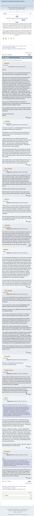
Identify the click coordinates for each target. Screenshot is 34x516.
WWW (9, 123)
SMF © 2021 (16, 510)
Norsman (7, 451)
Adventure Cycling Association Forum (13, 1)
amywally (13, 47)
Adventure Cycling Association (22, 509)
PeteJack (7, 356)
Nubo (6, 398)
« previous (27, 52)
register (24, 7)
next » (30, 52)
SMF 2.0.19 (11, 510)
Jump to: (30, 492)
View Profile (5, 65)
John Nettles (8, 168)
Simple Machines (23, 510)
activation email (21, 9)
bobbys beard (9, 370)
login (20, 7)
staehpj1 (7, 121)
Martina (7, 63)
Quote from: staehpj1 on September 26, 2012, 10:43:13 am (15, 404)
